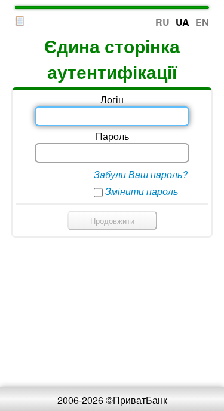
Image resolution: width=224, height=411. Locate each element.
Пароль (112, 136)
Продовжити (112, 220)
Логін (112, 99)
